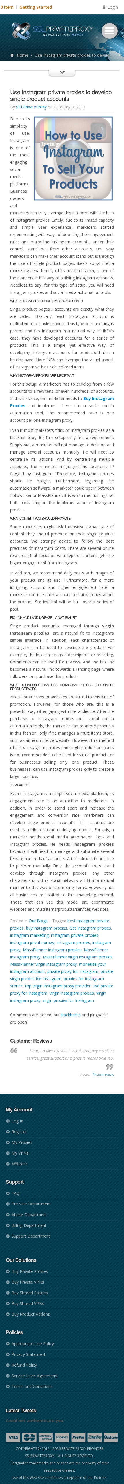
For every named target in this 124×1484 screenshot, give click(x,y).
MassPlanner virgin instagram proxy (43, 964)
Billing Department (29, 1225)
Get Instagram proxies (90, 928)
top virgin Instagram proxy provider (58, 986)
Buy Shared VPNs (28, 1303)
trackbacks (71, 1014)
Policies (100, 1477)
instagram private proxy (32, 942)
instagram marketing (29, 935)
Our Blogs (38, 920)
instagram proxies (73, 942)
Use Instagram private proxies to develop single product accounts (61, 95)
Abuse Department (29, 1214)
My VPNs (20, 1153)
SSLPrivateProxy (31, 107)
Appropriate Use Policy (33, 1343)
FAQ (16, 1193)
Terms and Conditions (32, 1386)
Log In (17, 1121)
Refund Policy (24, 1365)
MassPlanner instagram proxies (52, 949)
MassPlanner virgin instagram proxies (77, 957)
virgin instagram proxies (72, 993)
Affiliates (20, 1163)
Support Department (31, 1236)
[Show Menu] (62, 78)
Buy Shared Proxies (30, 1292)
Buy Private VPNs (28, 1282)
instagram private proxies (74, 935)
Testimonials (103, 1074)
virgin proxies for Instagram (68, 1000)
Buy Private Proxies (30, 1271)
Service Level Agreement (35, 1375)
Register (19, 1131)
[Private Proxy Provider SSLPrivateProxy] (55, 31)
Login (112, 7)
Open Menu (110, 31)
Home (22, 55)
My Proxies (22, 1142)
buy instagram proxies (46, 928)
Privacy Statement (29, 1354)
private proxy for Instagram (72, 971)
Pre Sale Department (31, 1204)
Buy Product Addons (31, 1314)
